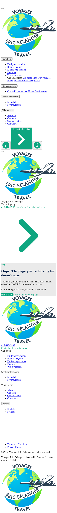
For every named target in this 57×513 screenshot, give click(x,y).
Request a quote (19, 348)
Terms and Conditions (17, 444)
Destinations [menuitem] (41, 91)
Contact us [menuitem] (12, 123)
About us (11, 390)
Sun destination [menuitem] (30, 78)
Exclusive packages (16, 361)
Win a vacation (14, 366)
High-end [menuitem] (35, 80)
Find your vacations (16, 356)
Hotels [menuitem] (31, 91)
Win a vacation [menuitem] (14, 75)
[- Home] (28, 56)
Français (11, 411)
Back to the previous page (25, 294)
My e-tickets (13, 377)
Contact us (6, 348)
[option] (31, 409)
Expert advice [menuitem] (21, 91)
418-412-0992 (8, 2)
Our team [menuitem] (11, 118)
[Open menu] (2, 8)
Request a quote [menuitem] (15, 67)
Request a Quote (15, 358)
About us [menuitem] (11, 115)
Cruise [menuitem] (27, 80)
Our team (11, 393)
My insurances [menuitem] (14, 104)
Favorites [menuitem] (11, 72)
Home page (7, 294)
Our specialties (14, 395)
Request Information (21, 129)
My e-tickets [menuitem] (13, 102)
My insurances (14, 380)
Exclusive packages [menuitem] (16, 69)
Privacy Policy (14, 447)
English (11, 409)
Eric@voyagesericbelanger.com (31, 207)
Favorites (11, 364)
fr (2, 5)
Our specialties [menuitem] (14, 121)
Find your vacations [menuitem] (16, 64)
